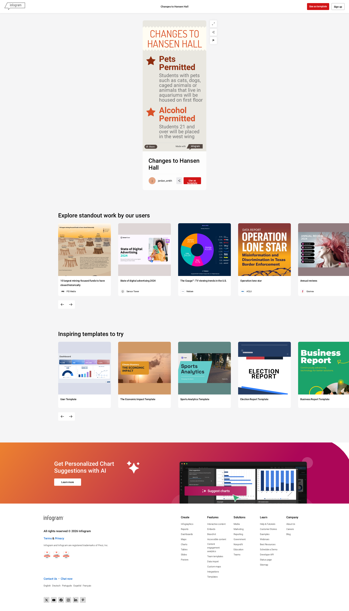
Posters (184, 559)
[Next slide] (70, 304)
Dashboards (187, 534)
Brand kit (211, 534)
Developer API (267, 554)
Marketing (238, 529)
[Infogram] (14, 7)
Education (238, 549)
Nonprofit (238, 544)
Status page (266, 559)
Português (67, 585)
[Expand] (213, 23)
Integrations (213, 571)
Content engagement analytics (213, 548)
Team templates (215, 556)
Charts (184, 544)
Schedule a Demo (268, 549)
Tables (184, 549)
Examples (265, 534)
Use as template (318, 6)
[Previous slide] (62, 304)
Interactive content (216, 524)
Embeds (211, 529)
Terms (48, 538)
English (47, 585)
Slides (184, 554)
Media (237, 524)
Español (77, 585)
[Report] (213, 40)
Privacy (59, 538)
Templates (212, 576)
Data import (213, 561)
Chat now (67, 578)
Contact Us (50, 578)
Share (152, 146)
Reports (184, 529)
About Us (290, 524)
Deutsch (56, 585)
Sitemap (264, 564)
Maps (183, 539)
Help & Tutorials (267, 524)
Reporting (238, 534)
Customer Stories (268, 529)
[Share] (213, 32)
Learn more (67, 482)
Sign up (338, 6)
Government (240, 539)
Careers (290, 529)
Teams (237, 554)
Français (87, 585)
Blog (288, 534)
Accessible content (216, 539)
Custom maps (214, 566)
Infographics (187, 524)
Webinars (264, 539)
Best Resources (268, 544)
